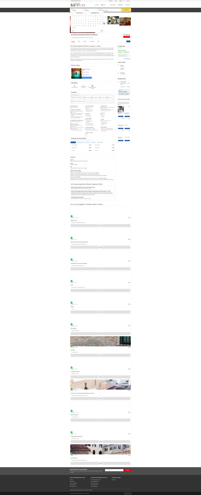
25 (76, 25)
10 (97, 19)
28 (83, 25)
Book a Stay (127, 36)
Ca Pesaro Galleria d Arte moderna (85, 194)
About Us (71, 479)
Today (73, 30)
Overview (73, 41)
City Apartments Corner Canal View (120, 125)
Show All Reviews (127, 58)
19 (102, 21)
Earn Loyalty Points (73, 486)
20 (88, 23)
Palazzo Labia (96, 193)
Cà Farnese (126, 125)
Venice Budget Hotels (95, 481)
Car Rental (113, 4)
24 (74, 25)
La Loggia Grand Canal (75, 371)
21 (90, 23)
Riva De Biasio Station (109, 193)
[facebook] (125, 493)
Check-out (85, 9)
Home (97, 4)
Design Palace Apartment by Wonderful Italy (120, 137)
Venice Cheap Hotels (94, 484)
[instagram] (130, 493)
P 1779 (72, 285)
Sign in (116, 1)
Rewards (121, 4)
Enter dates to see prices (87, 77)
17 (97, 21)
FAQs (98, 41)
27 (81, 25)
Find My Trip (111, 1)
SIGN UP (127, 470)
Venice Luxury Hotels (94, 483)
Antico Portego (73, 328)
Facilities (85, 41)
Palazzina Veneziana (74, 414)
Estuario (72, 306)
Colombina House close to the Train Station (79, 263)
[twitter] (128, 493)
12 (102, 19)
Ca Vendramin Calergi (102, 193)
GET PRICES (126, 10)
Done (102, 30)
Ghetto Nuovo (109, 192)
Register (120, 1)
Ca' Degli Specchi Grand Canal (76, 436)
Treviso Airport (122, 86)
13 (88, 21)
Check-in (72, 9)
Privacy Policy (72, 481)
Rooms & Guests (100, 9)
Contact (128, 4)
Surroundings (92, 41)
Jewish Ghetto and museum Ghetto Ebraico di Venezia (80, 193)
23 (95, 23)
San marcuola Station (96, 192)
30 (72, 27)
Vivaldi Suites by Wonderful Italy (126, 113)
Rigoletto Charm (74, 220)
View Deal (120, 116)
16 (95, 21)
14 (90, 21)
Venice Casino (91, 193)
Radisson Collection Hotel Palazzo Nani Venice (79, 241)
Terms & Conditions (73, 483)
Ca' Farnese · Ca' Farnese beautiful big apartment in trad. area (82, 393)
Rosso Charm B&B (127, 137)
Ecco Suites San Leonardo (120, 113)
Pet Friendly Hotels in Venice (96, 479)
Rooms (79, 41)
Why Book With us (73, 484)
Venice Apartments (94, 486)
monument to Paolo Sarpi (75, 194)
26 (102, 23)
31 (74, 27)
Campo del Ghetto (104, 192)
